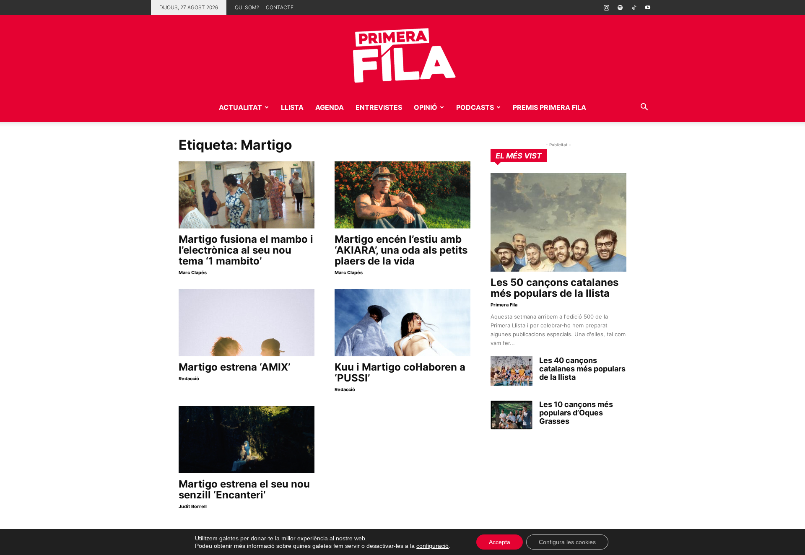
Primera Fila (504, 305)
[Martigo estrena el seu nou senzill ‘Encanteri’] (246, 439)
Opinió (425, 107)
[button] (644, 108)
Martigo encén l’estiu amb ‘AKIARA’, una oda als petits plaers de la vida (401, 250)
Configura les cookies (567, 542)
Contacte (279, 7)
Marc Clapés (193, 272)
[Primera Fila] (402, 54)
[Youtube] (647, 7)
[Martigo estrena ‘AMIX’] (246, 322)
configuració (432, 545)
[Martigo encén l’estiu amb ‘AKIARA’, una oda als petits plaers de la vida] (402, 194)
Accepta (499, 542)
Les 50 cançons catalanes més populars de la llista (554, 287)
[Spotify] (620, 7)
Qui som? (247, 7)
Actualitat (240, 107)
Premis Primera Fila (549, 107)
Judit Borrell (193, 506)
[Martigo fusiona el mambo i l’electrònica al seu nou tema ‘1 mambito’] (246, 194)
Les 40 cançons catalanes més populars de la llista (582, 368)
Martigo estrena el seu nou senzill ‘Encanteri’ (244, 489)
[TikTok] (634, 7)
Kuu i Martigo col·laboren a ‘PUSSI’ (400, 372)
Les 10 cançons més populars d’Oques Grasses (576, 412)
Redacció (189, 378)
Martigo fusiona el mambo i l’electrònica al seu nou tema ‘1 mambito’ (246, 250)
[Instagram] (606, 7)
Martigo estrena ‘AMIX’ (234, 367)
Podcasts (475, 107)
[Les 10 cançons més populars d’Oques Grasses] (511, 415)
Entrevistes (379, 107)
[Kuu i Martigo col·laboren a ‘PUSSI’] (402, 322)
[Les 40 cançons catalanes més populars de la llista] (511, 371)
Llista (292, 107)
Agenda (329, 107)
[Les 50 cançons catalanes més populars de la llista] (558, 222)
